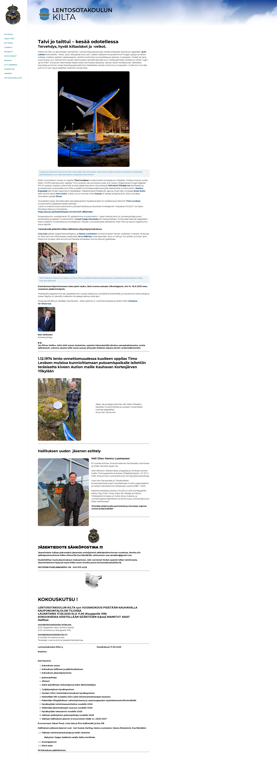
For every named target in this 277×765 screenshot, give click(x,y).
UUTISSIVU (8, 34)
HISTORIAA (8, 43)
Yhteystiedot (10, 56)
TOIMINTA (8, 47)
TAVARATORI (9, 69)
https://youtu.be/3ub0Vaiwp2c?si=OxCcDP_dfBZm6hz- (65, 212)
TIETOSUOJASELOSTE (13, 78)
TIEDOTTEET (9, 39)
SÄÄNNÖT (8, 60)
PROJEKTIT (8, 52)
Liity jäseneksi (10, 65)
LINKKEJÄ (8, 73)
